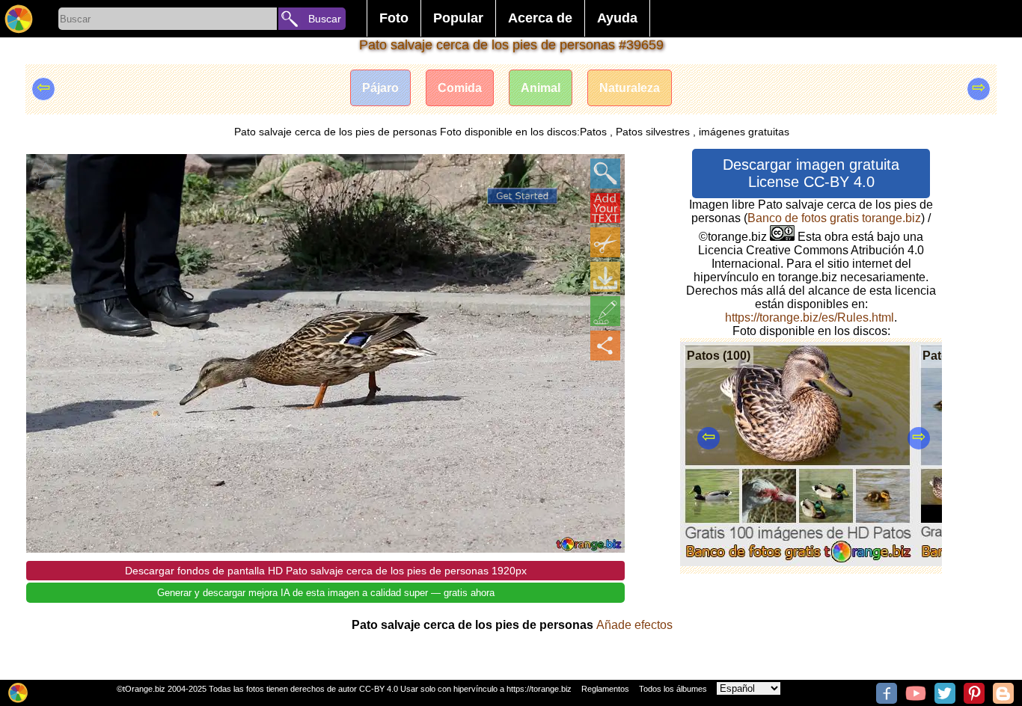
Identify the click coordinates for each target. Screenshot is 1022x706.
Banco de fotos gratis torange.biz (834, 218)
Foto (394, 17)
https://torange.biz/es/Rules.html (809, 317)
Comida (460, 88)
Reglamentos (605, 688)
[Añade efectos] (605, 311)
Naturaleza (629, 88)
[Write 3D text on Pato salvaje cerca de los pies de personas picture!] (605, 208)
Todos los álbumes (673, 688)
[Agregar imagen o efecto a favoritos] (46, 173)
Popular (458, 17)
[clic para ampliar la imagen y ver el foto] (605, 173)
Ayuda (617, 17)
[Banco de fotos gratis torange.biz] (18, 18)
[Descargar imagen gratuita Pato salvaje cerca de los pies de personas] (605, 277)
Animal (540, 88)
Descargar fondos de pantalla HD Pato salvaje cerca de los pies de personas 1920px (326, 571)
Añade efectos (634, 624)
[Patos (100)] (798, 562)
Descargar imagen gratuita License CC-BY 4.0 (811, 173)
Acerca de (540, 17)
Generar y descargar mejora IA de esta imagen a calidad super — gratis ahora (326, 592)
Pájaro (380, 88)
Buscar (324, 19)
